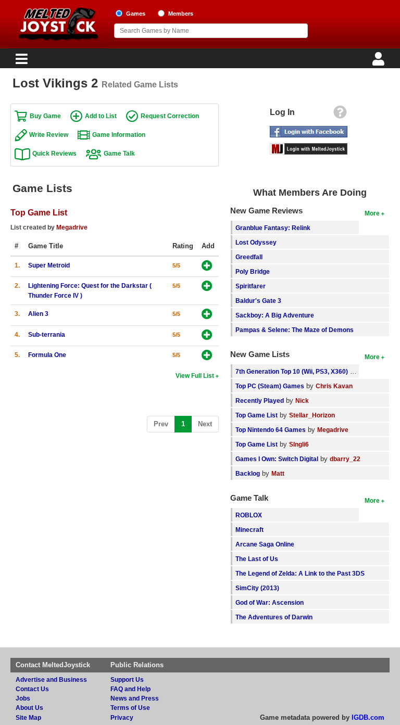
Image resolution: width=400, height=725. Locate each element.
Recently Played (259, 400)
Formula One (47, 354)
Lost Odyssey (256, 242)
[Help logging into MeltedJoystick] (340, 115)
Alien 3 (38, 313)
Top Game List (38, 212)
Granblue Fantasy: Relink (272, 227)
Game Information (118, 134)
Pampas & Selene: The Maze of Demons (294, 329)
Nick (302, 400)
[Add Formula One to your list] (207, 355)
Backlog (247, 473)
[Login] (380, 62)
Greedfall (248, 256)
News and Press (134, 698)
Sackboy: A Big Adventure (274, 315)
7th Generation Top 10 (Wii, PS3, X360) (291, 371)
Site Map (28, 717)
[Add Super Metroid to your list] (207, 266)
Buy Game (45, 115)
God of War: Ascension (269, 602)
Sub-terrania (46, 334)
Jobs (23, 698)
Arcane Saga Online (264, 544)
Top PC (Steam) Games (269, 386)
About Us (29, 707)
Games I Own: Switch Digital (276, 458)
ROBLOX (248, 515)
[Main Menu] (20, 62)
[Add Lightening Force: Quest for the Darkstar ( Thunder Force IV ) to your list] (207, 286)
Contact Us (32, 688)
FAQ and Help (130, 688)
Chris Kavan (334, 386)
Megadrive (72, 227)
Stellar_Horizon (312, 415)
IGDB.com (368, 717)
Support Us (127, 679)
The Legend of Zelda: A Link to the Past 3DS (300, 573)
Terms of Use (130, 707)
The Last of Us (256, 558)
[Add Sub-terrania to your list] (207, 335)
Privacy (121, 717)
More (372, 213)
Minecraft (249, 529)
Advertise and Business (51, 679)
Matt (277, 473)
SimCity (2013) (257, 587)
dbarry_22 (345, 458)
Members (180, 13)
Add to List (101, 115)
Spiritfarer (250, 286)
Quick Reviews (54, 153)
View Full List (195, 375)
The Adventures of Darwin (273, 617)
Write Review (48, 134)
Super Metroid (49, 265)
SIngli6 (299, 444)
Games (135, 13)
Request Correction (170, 115)
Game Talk (119, 153)
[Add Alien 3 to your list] (207, 314)
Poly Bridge (252, 271)
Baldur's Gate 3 (258, 300)
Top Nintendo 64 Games (270, 429)
